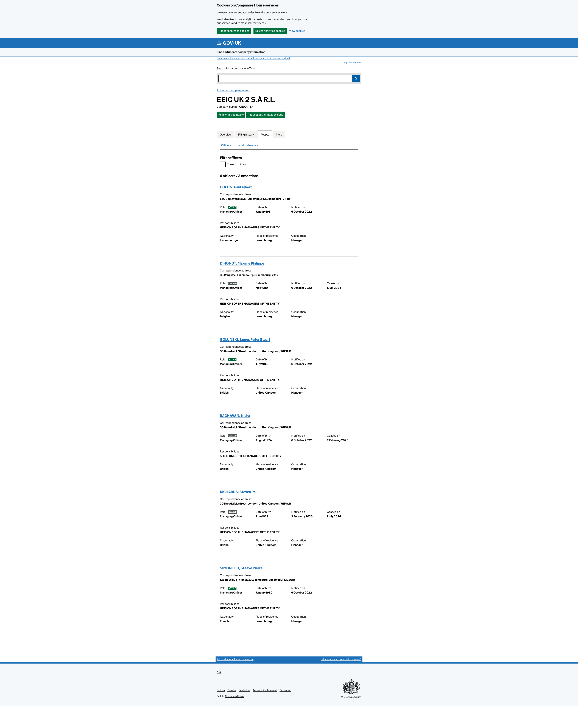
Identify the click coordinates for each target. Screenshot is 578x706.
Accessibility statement (265, 690)
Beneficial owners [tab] (247, 145)
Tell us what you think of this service (235, 659)
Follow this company (231, 114)
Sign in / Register (352, 62)
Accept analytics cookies (234, 31)
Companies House (234, 696)
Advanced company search (233, 90)
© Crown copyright (351, 696)
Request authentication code (265, 114)
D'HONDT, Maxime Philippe (242, 263)
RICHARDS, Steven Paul (239, 492)
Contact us (244, 690)
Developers (285, 690)
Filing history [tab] (246, 134)
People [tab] (265, 134)
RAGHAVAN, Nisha (235, 415)
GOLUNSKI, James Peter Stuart (245, 339)
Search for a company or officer (236, 68)
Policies (221, 690)
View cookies (297, 30)
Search (356, 78)
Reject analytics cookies (270, 31)
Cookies (231, 690)
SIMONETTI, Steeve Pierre (241, 568)
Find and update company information (241, 52)
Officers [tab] (226, 145)
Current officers (236, 164)
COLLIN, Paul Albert (236, 187)
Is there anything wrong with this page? (341, 659)
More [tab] (279, 134)
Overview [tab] (225, 134)
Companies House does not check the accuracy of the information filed (253, 58)
